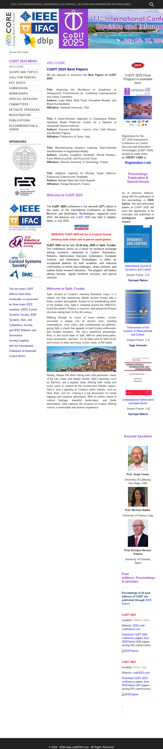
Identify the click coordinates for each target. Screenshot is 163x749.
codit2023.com (141, 672)
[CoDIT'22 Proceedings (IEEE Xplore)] (130, 650)
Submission (18, 88)
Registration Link (138, 162)
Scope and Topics (23, 72)
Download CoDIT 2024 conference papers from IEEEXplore (135, 638)
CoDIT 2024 (84, 217)
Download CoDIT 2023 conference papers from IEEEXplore (135, 682)
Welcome (16, 66)
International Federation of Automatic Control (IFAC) (23, 351)
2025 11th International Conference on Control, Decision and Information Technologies (71, 4)
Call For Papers (22, 77)
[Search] (151, 4)
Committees (19, 104)
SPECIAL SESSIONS (23, 99)
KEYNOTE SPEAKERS (24, 109)
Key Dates (17, 82)
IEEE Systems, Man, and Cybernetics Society (23, 320)
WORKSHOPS (18, 93)
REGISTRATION (20, 115)
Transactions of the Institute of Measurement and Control (137, 331)
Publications (19, 120)
